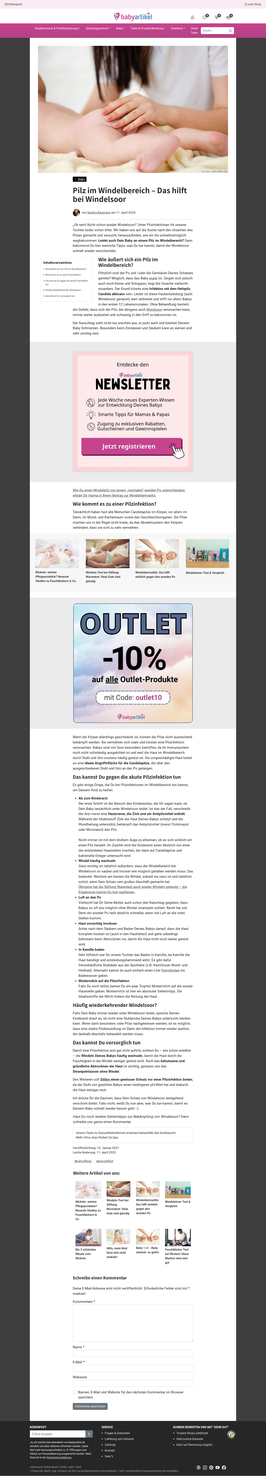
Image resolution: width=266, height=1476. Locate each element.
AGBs (63, 1467)
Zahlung (110, 1444)
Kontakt (110, 1450)
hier (115, 1137)
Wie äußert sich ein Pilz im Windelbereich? (65, 269)
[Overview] (193, 17)
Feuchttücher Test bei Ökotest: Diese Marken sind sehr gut (177, 1256)
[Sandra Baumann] (76, 212)
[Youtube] (219, 1467)
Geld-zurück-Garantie (189, 1439)
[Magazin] (200, 1467)
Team (78, 1467)
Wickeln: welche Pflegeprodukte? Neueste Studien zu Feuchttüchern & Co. (56, 577)
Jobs (71, 1467)
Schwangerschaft (97, 28)
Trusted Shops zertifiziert (192, 1433)
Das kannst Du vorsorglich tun (60, 296)
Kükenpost (15, 4)
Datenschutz (51, 1467)
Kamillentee (170, 970)
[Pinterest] (212, 1467)
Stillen (105, 1079)
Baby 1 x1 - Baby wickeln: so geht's (147, 1250)
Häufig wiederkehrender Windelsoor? (63, 290)
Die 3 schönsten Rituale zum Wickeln (85, 1254)
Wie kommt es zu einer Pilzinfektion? (63, 275)
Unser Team (194, 30)
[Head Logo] (133, 16)
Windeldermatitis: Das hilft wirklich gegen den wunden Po (155, 575)
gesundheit (105, 1161)
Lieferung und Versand (119, 1439)
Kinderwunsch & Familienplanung (56, 28)
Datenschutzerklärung (59, 1457)
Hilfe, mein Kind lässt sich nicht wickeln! (117, 1253)
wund (153, 278)
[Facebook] (224, 1467)
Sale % (109, 1456)
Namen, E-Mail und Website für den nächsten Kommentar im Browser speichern (130, 1395)
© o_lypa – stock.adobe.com (214, 171)
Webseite (80, 1377)
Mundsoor (154, 309)
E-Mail (79, 1362)
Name (78, 1347)
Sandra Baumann (98, 212)
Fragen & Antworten (117, 1433)
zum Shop (254, 4)
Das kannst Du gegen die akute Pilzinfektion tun (66, 283)
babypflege (84, 1161)
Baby (119, 28)
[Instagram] (206, 1467)
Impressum (36, 1467)
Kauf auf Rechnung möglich (194, 1444)
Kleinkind (177, 28)
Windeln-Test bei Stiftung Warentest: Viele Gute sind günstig (103, 577)
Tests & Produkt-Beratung (147, 28)
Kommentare (84, 1302)
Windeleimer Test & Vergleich (205, 573)
